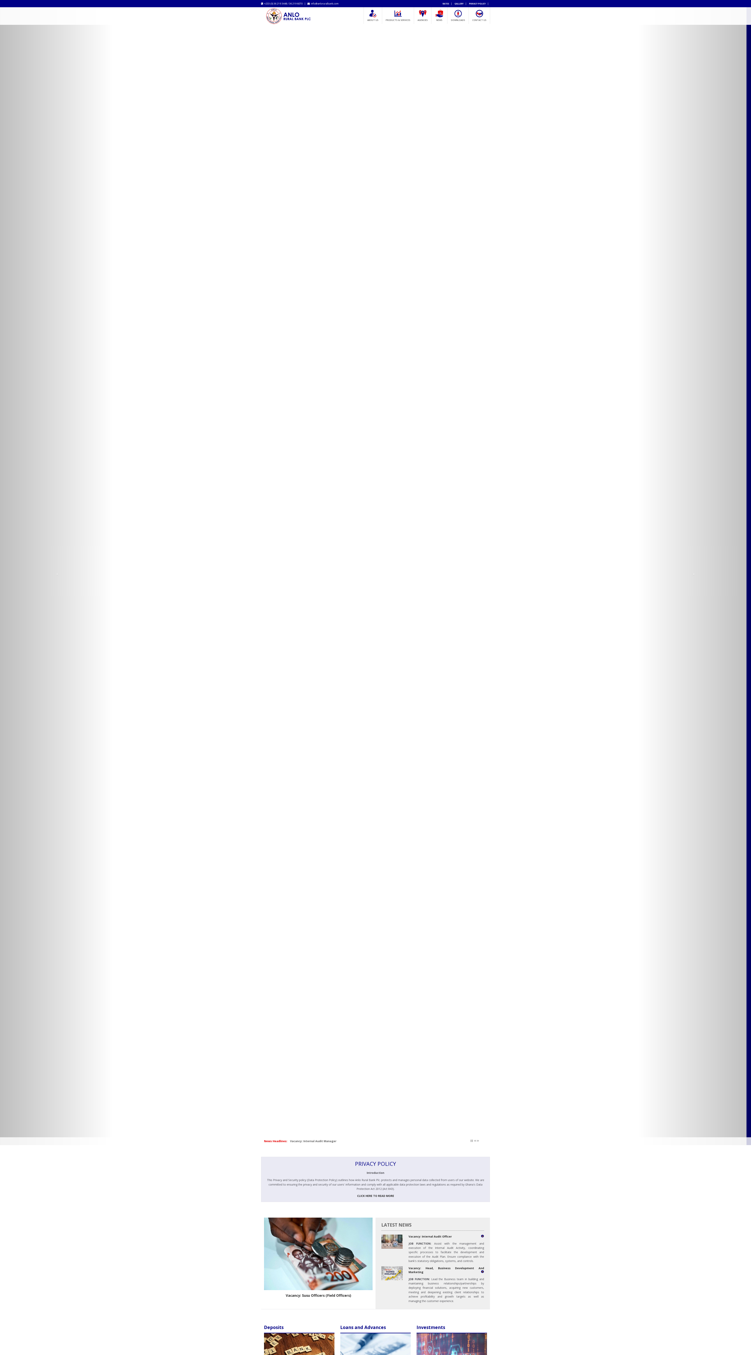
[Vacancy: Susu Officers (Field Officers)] (318, 1254)
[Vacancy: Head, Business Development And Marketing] (392, 1273)
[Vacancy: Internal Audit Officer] (392, 1242)
